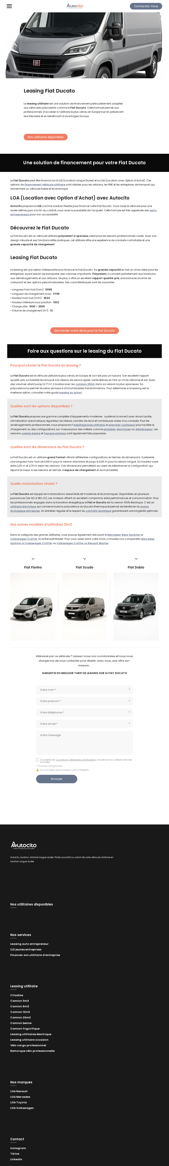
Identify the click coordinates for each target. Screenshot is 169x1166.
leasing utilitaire (38, 103)
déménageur (144, 429)
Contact (17, 1139)
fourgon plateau (55, 433)
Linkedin (16, 1159)
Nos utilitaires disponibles (45, 137)
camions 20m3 (85, 384)
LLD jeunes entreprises (25, 949)
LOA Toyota (18, 1102)
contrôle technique (98, 511)
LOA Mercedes (20, 1097)
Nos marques (21, 1082)
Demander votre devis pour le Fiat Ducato (84, 331)
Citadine (16, 995)
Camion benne (21, 1023)
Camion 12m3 (20, 1012)
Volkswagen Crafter (23, 539)
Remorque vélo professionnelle (32, 1051)
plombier (110, 429)
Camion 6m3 (19, 1006)
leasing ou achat (70, 392)
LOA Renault (19, 1091)
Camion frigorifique (25, 1028)
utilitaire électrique (23, 506)
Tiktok (14, 1153)
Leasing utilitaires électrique (30, 1034)
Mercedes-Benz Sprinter (123, 535)
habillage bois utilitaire (89, 425)
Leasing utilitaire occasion (29, 1039)
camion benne (30, 433)
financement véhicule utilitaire (44, 184)
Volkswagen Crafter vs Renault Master (82, 543)
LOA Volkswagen (22, 1108)
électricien (124, 429)
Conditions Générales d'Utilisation (76, 759)
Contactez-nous (146, 6)
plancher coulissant (121, 425)
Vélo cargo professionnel (28, 1045)
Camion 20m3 (20, 1017)
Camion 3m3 (19, 1000)
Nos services (20, 935)
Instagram (18, 1148)
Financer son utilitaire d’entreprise (35, 955)
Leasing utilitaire (24, 986)
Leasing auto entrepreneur (29, 944)
